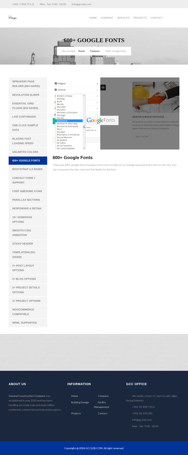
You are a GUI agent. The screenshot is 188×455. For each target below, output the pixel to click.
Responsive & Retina (26, 208)
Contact (157, 17)
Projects (140, 17)
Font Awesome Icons (27, 191)
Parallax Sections (26, 199)
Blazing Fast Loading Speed (22, 141)
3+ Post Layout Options (23, 268)
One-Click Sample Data (25, 127)
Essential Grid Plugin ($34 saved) (25, 106)
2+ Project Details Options (26, 290)
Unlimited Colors (25, 151)
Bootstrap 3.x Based (27, 169)
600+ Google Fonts (26, 160)
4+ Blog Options (24, 278)
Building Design (80, 402)
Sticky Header (22, 243)
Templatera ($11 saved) (23, 254)
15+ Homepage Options (22, 219)
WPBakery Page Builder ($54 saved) (26, 84)
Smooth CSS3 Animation (21, 232)
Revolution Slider (25, 94)
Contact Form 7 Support (23, 180)
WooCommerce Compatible (23, 312)
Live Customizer (24, 116)
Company (107, 17)
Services (123, 17)
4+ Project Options (26, 300)
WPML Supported (24, 322)
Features (95, 51)
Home (93, 17)
